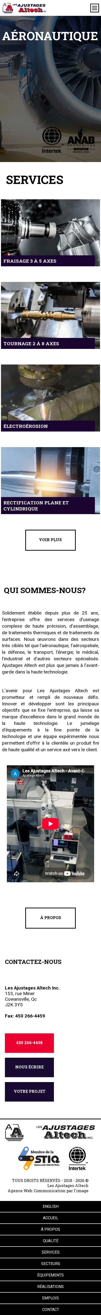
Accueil (50, 1218)
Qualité (50, 1240)
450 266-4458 (29, 1042)
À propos (50, 917)
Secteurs (50, 1263)
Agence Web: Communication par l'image (48, 1190)
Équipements (50, 1275)
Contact (50, 1309)
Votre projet (29, 1091)
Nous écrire (29, 1066)
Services (51, 1252)
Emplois (50, 1298)
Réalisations (50, 1286)
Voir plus (50, 539)
